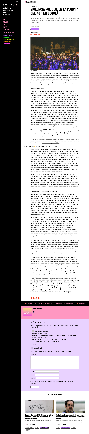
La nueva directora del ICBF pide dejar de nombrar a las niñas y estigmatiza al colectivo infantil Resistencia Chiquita (39, 416)
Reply (34, 344)
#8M (69, 139)
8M (41, 29)
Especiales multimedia (8, 31)
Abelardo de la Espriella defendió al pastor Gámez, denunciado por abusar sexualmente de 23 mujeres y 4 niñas (70, 416)
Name (32, 371)
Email (32, 375)
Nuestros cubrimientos (8, 32)
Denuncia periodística (82, 2)
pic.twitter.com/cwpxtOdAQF (51, 143)
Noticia (36, 427)
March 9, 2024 (52, 146)
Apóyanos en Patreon (8, 11)
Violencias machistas (35, 29)
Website (32, 378)
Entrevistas (5, 22)
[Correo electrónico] (34, 312)
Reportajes (5, 21)
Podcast (5, 27)
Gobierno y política (29, 427)
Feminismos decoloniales (8, 39)
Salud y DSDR (6, 37)
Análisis (4, 18)
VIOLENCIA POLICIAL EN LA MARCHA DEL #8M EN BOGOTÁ (54, 11)
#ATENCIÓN (34, 139)
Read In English (6, 29)
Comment (34, 354)
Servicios (6, 15)
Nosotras (62, 2)
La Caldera (7, 8)
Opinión (4, 19)
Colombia (46, 29)
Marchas (51, 29)
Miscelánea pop (6, 43)
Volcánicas (37, 26)
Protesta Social (58, 29)
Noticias (27, 430)
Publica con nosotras (71, 2)
